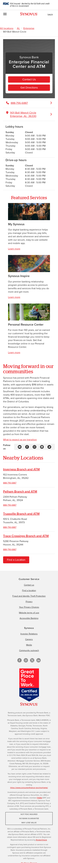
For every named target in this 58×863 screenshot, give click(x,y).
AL (18, 28)
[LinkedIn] (42, 446)
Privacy (29, 601)
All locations (6, 28)
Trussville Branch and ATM (21, 513)
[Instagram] (34, 446)
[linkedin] (38, 660)
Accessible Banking (29, 618)
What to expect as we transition (20, 439)
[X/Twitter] (32, 660)
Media (29, 645)
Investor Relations (29, 633)
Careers (29, 639)
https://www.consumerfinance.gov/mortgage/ (29, 787)
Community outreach (29, 650)
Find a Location (16, 560)
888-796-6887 (9, 483)
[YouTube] (19, 446)
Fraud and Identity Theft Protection (29, 596)
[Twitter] (49, 446)
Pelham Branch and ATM (20, 491)
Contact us (29, 585)
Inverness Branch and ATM (21, 469)
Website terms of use (29, 612)
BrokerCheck (41, 839)
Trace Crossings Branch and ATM (26, 536)
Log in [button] (50, 14)
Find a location (29, 590)
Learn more (14, 249)
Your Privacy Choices (29, 607)
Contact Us (29, 79)
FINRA (39, 797)
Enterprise (28, 28)
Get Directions (29, 88)
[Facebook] (27, 446)
